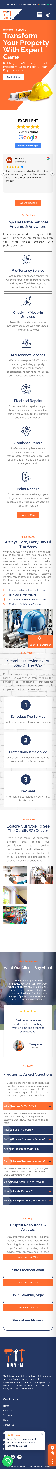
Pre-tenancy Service (28, 270)
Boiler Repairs (28, 489)
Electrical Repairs (28, 401)
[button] (28, 1106)
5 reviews (33, 131)
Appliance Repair (28, 443)
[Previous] (3, 173)
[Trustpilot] (19, 1457)
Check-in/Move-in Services (28, 314)
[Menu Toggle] (39, 14)
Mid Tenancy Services (28, 355)
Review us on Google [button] (28, 145)
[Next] (52, 173)
